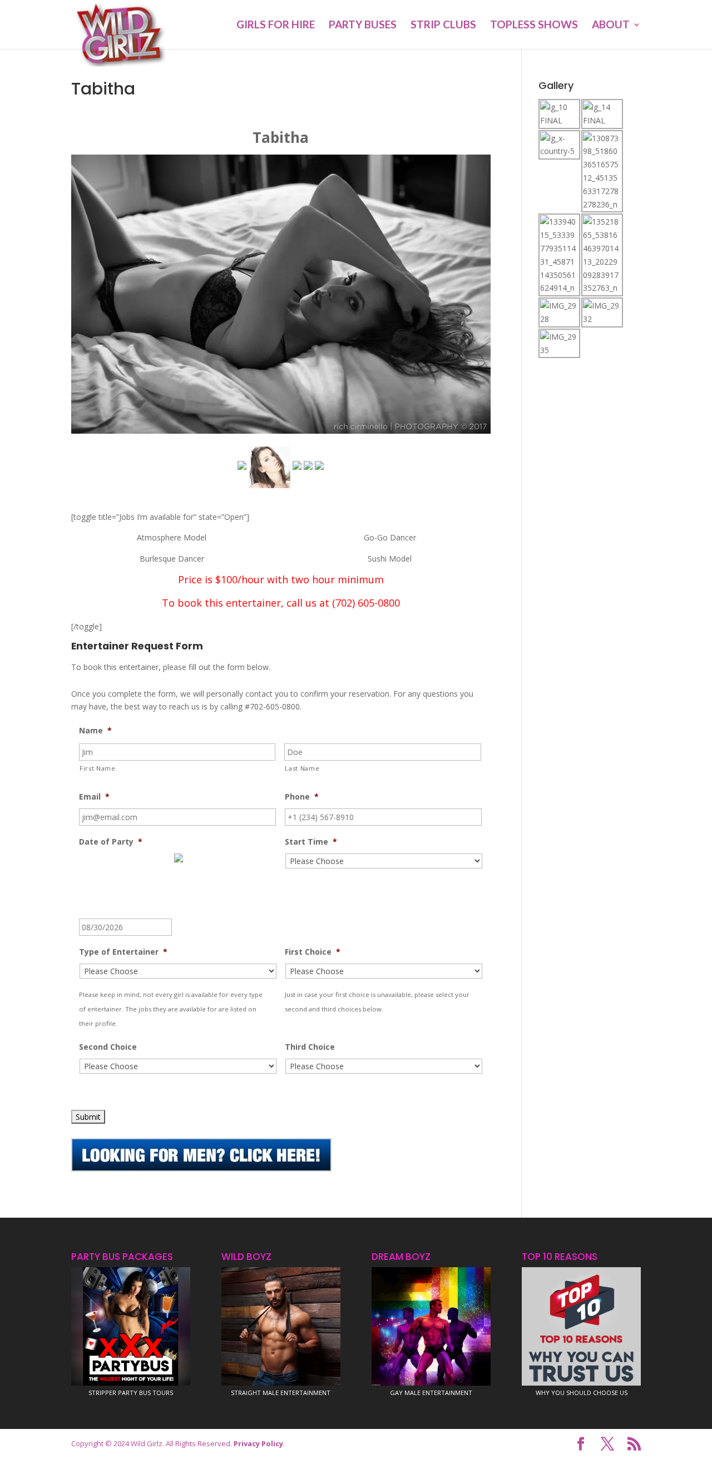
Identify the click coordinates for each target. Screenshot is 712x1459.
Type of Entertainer (123, 952)
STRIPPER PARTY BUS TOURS (130, 1392)
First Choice (312, 952)
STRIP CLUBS (443, 26)
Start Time (311, 842)
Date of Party (110, 842)
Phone (302, 797)
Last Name (302, 768)
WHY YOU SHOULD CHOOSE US (581, 1392)
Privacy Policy (258, 1443)
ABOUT (611, 26)
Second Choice (108, 1047)
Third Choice (310, 1047)
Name (95, 731)
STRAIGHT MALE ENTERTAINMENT (280, 1392)
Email (94, 797)
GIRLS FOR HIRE (275, 26)
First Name (98, 768)
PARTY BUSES (363, 26)
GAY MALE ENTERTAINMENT (431, 1392)
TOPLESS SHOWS (534, 26)
